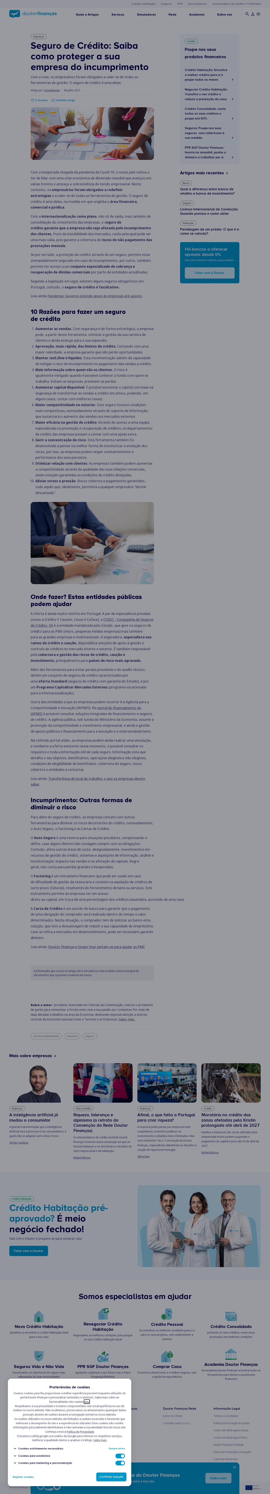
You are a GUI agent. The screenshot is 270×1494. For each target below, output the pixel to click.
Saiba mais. (100, 1440)
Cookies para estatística (34, 1456)
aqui (87, 1402)
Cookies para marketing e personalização (45, 1463)
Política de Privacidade (80, 1431)
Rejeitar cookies (23, 1477)
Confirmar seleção (111, 1477)
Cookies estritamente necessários (40, 1448)
